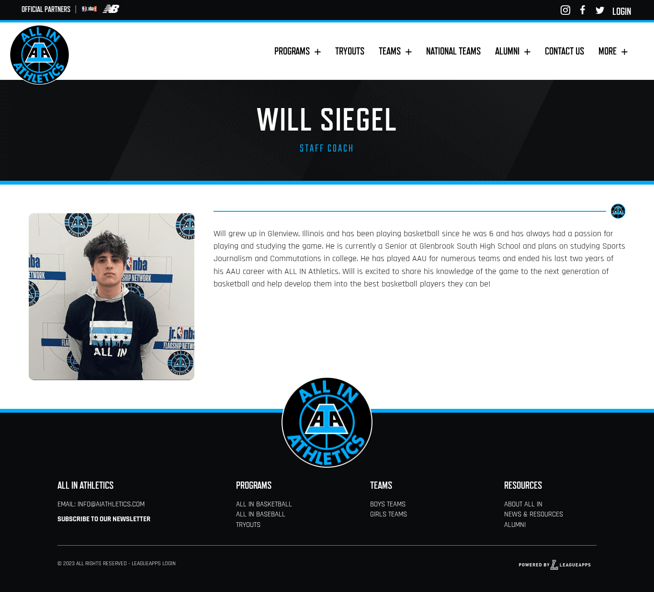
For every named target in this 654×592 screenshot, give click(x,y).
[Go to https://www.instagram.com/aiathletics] (565, 10)
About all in (523, 504)
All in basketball (264, 504)
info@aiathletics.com (111, 504)
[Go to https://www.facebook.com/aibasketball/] (582, 10)
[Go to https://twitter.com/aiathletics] (600, 10)
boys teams (388, 504)
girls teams (388, 514)
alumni (515, 525)
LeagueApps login (154, 564)
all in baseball (260, 514)
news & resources (533, 514)
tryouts (248, 525)
